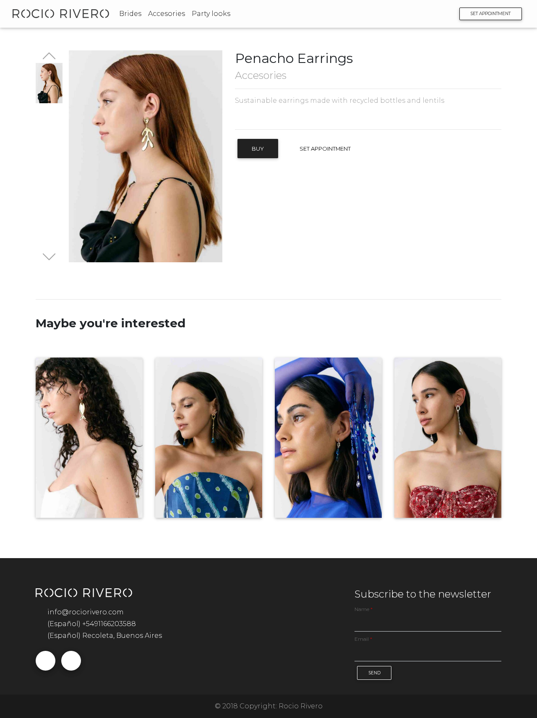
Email (363, 639)
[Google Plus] (264, 117)
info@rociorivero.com (85, 612)
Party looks (211, 14)
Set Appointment (325, 148)
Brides (130, 14)
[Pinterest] (276, 117)
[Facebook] (240, 117)
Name (364, 609)
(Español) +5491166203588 (91, 624)
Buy (258, 148)
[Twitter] (252, 117)
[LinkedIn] (288, 117)
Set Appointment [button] (490, 13)
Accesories (166, 14)
